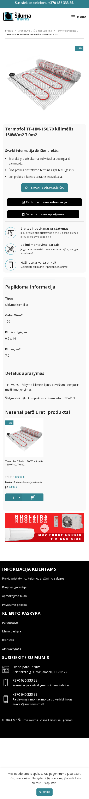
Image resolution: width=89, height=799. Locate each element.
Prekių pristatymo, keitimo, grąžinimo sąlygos (33, 578)
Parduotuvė (23, 30)
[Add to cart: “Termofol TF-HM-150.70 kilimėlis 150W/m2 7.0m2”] (24, 497)
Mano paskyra (11, 631)
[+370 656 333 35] (5, 682)
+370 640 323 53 (24, 694)
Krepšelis (8, 640)
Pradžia (9, 30)
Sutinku (44, 792)
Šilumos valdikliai (43, 30)
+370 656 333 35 (24, 680)
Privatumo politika (14, 605)
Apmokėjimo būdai (14, 596)
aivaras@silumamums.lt (28, 704)
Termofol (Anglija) (66, 30)
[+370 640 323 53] (5, 699)
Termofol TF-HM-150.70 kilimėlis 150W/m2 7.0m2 (24, 463)
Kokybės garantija (14, 587)
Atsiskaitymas (11, 649)
